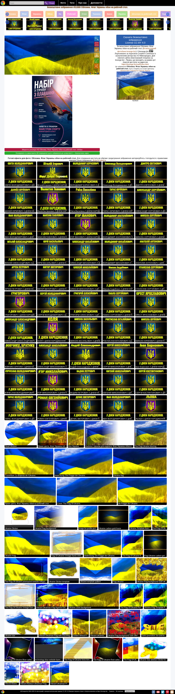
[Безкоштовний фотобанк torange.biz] (3, 3)
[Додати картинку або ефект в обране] (7, 38)
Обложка (12, 14)
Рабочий (71, 14)
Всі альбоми (119, 691)
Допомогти (96, 3)
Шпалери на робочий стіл (144, 14)
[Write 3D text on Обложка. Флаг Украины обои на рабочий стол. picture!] (96, 44)
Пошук (51, 3)
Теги (72, 3)
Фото (63, 3)
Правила (111, 691)
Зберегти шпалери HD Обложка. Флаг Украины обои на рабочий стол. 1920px (52, 150)
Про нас (82, 3)
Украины (37, 14)
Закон (109, 14)
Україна (122, 14)
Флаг (24, 14)
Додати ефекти (99, 160)
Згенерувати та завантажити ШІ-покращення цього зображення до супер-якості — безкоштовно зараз (52, 153)
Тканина (96, 14)
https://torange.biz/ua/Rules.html (135, 64)
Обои (50, 14)
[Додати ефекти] (96, 60)
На (60, 14)
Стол (84, 14)
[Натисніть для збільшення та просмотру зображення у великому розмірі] (96, 38)
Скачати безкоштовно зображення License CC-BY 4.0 (135, 40)
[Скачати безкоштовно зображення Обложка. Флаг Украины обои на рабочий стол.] (96, 55)
